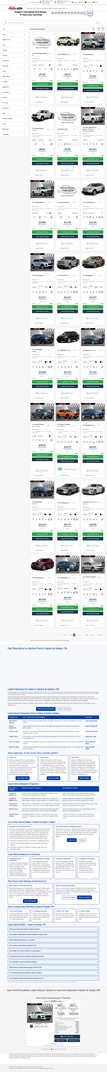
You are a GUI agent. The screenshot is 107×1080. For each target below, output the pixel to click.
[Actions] (51, 54)
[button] (78, 41)
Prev (70, 635)
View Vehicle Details (42, 88)
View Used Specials (91, 721)
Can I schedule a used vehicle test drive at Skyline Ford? (26, 978)
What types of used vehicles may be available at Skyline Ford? (28, 934)
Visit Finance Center (91, 731)
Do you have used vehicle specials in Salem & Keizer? (25, 973)
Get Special (68, 1038)
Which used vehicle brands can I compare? (22, 940)
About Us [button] (65, 8)
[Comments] (51, 69)
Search (97, 22)
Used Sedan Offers (22, 778)
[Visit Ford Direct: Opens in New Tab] (50, 1068)
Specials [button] (30, 8)
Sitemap (26, 1066)
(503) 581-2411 (41, 1026)
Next (87, 635)
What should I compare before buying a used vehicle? (25, 967)
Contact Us (71, 840)
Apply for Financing (64, 709)
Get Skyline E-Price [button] (42, 84)
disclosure (53, 1045)
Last (92, 635)
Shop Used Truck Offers (90, 742)
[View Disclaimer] (45, 69)
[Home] (27, 8)
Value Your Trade (90, 736)
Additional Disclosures (37, 1066)
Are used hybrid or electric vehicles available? (23, 962)
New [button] (34, 8)
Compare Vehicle (39, 102)
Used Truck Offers (53, 778)
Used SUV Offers (84, 778)
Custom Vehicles (44, 8)
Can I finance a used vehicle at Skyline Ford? (22, 945)
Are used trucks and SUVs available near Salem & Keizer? (26, 956)
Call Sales (82, 840)
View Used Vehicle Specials (45, 709)
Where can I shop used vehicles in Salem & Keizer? (24, 929)
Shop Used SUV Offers (90, 748)
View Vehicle (61, 1042)
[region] (42, 80)
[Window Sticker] (77, 69)
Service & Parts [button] (53, 8)
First (65, 635)
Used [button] (37, 8)
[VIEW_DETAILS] (42, 41)
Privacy (30, 1066)
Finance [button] (60, 8)
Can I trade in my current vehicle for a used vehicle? (25, 951)
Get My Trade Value (69, 897)
